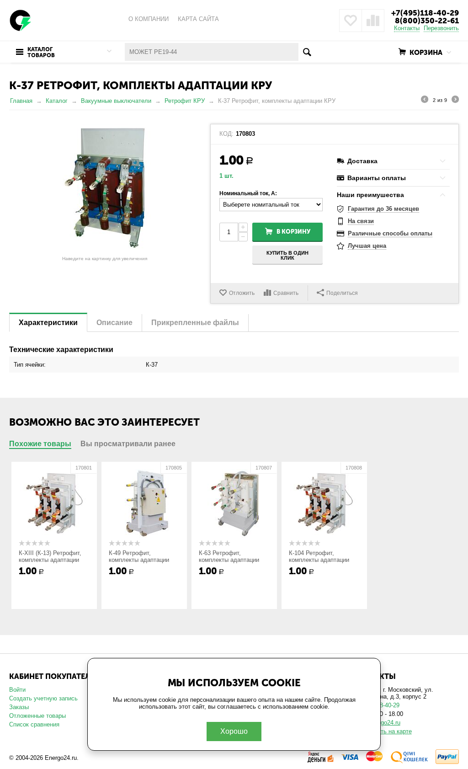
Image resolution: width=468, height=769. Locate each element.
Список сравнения (34, 724)
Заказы (19, 707)
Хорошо (234, 731)
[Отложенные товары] (350, 20)
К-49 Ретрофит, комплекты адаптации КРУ (139, 560)
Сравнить (285, 293)
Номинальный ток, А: (248, 193)
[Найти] (307, 52)
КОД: (226, 134)
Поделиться (342, 293)
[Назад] (424, 101)
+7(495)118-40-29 (425, 12)
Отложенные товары (37, 715)
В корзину (293, 231)
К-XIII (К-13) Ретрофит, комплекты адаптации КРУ (50, 560)
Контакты (407, 28)
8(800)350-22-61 (427, 20)
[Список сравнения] (373, 20)
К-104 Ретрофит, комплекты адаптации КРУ (319, 560)
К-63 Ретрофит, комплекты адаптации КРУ (229, 560)
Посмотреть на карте (383, 731)
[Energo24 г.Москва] (20, 19)
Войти (17, 689)
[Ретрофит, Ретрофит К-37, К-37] (105, 188)
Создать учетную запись (43, 698)
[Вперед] (455, 101)
